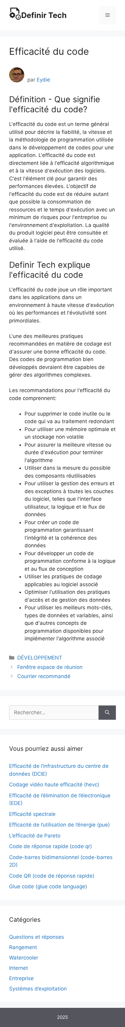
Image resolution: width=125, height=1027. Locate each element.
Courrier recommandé (43, 676)
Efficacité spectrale (32, 814)
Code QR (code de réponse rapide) (51, 876)
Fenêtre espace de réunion (50, 667)
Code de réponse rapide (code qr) (50, 846)
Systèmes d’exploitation (38, 989)
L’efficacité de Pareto (34, 836)
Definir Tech (44, 15)
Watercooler (23, 958)
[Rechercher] (107, 712)
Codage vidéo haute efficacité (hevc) (54, 785)
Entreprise (21, 978)
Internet (18, 968)
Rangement (23, 947)
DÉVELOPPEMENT (39, 658)
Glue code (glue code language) (48, 886)
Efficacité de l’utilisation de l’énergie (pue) (59, 825)
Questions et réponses (36, 937)
